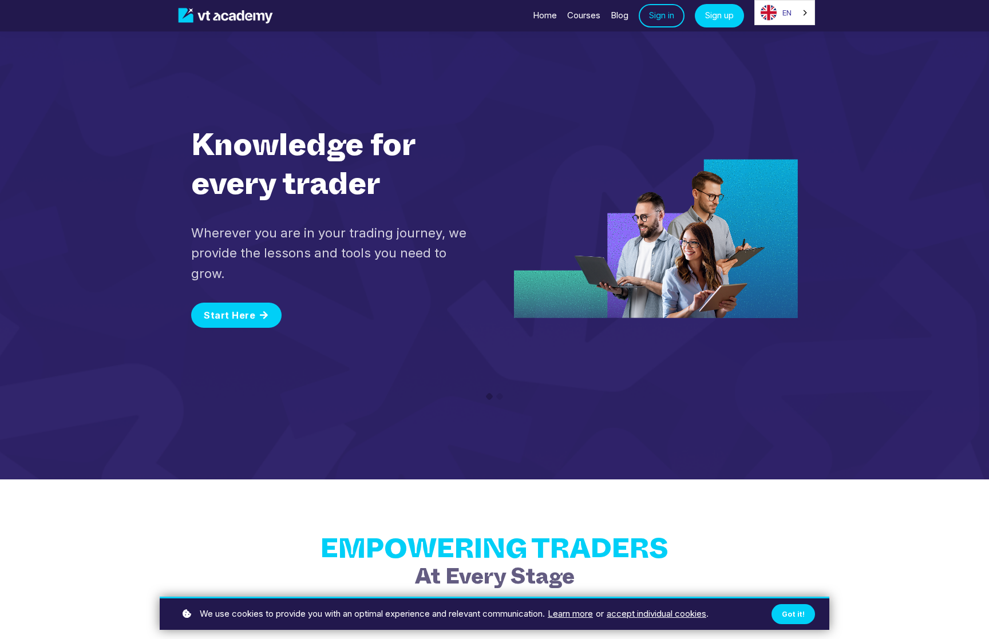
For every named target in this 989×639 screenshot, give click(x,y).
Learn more (570, 613)
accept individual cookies (656, 613)
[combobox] (784, 12)
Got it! (793, 614)
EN (787, 12)
